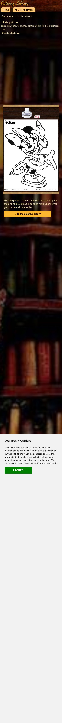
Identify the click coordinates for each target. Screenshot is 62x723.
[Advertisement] (31, 70)
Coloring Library (7, 16)
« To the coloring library (28, 214)
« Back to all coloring (10, 32)
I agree (18, 470)
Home (6, 10)
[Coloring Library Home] (15, 3)
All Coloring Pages (24, 10)
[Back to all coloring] (17, 16)
